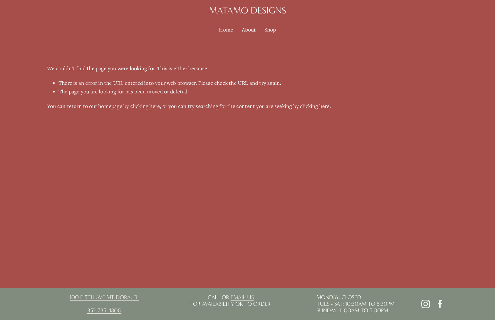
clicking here (145, 106)
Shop (270, 29)
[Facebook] (440, 304)
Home (226, 29)
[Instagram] (425, 304)
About (249, 29)
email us (242, 297)
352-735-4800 (104, 310)
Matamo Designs (247, 10)
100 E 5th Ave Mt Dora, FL (104, 297)
